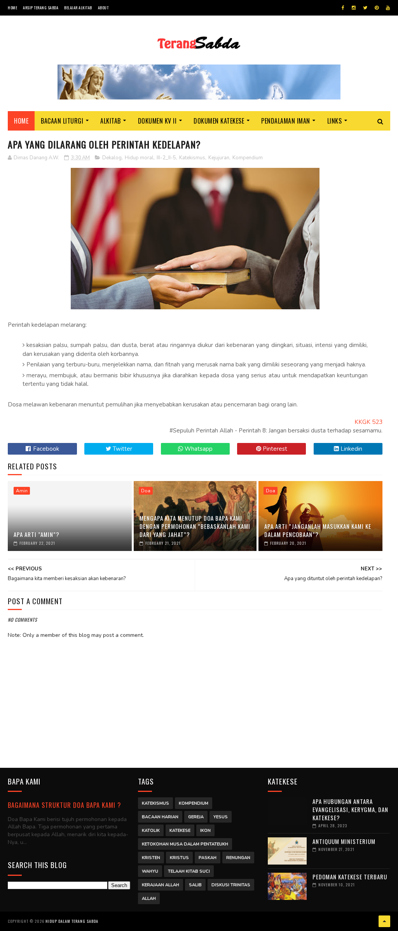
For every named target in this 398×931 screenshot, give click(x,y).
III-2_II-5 (166, 157)
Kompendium (247, 157)
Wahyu (150, 871)
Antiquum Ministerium (343, 841)
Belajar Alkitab (78, 7)
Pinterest (274, 449)
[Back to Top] (384, 921)
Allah (149, 898)
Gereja (196, 817)
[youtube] (388, 8)
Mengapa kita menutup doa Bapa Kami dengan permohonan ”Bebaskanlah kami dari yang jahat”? (195, 526)
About (103, 7)
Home (12, 7)
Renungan (238, 858)
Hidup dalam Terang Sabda (71, 921)
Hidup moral (139, 157)
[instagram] (353, 8)
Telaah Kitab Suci (189, 871)
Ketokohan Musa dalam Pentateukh (185, 844)
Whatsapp (198, 449)
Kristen (151, 858)
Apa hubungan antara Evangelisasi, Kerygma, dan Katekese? (350, 809)
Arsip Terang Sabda (40, 7)
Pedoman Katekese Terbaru (349, 876)
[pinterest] (376, 8)
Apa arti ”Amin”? (36, 534)
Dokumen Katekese (219, 121)
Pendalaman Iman (285, 121)
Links (334, 121)
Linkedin (350, 449)
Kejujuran (218, 157)
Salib (195, 885)
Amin (22, 491)
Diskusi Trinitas (230, 885)
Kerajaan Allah (160, 885)
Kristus (179, 858)
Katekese (179, 830)
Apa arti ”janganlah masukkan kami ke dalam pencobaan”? (317, 530)
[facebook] (343, 8)
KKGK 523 (368, 422)
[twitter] (365, 8)
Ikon (205, 830)
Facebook (45, 449)
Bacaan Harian (160, 817)
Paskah (207, 858)
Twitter (121, 449)
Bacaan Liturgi (62, 121)
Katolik (151, 830)
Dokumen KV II (157, 121)
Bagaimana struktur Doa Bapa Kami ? (64, 805)
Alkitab (110, 121)
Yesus (220, 817)
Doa (145, 491)
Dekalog (112, 157)
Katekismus (192, 157)
